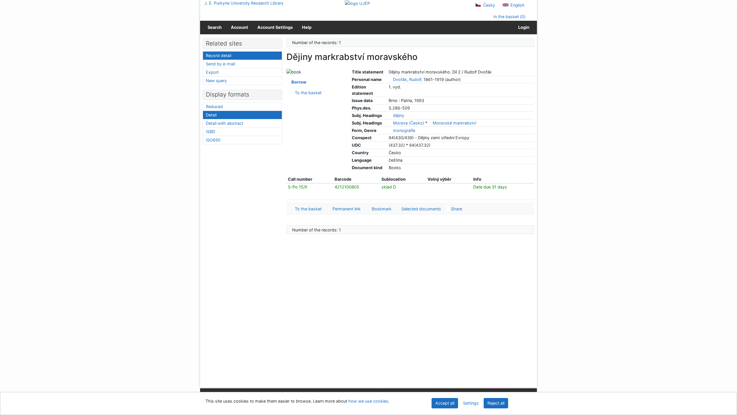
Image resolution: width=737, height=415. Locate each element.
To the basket (307, 92)
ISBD (210, 131)
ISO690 (213, 139)
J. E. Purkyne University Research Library (244, 3)
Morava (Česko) (409, 122)
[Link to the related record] (390, 79)
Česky (488, 5)
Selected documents (420, 208)
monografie (404, 130)
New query (216, 80)
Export (212, 72)
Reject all (495, 403)
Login (522, 27)
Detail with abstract (224, 123)
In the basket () (508, 16)
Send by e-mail (220, 63)
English (517, 5)
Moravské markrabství (454, 122)
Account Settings (275, 27)
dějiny (398, 115)
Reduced (214, 106)
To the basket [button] (307, 208)
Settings (471, 403)
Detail (211, 114)
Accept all (444, 403)
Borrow (298, 82)
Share (456, 208)
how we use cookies (368, 401)
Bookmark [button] (380, 208)
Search (215, 27)
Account (239, 27)
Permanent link (345, 208)
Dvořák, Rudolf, (407, 79)
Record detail (218, 55)
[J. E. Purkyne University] (357, 3)
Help (306, 27)
